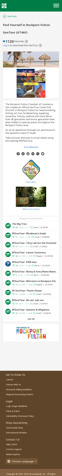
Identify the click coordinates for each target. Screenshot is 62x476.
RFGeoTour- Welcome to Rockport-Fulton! (36, 281)
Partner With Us (13, 384)
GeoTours (12, 16)
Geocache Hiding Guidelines (19, 389)
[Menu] (56, 5)
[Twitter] (37, 153)
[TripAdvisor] (32, 153)
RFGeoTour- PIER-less (24, 262)
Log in (6, 45)
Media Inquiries (13, 454)
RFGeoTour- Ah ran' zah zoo (28, 300)
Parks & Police (13, 411)
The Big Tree (19, 224)
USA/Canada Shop (14, 427)
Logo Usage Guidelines (16, 406)
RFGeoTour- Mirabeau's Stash (29, 233)
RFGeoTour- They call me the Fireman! (34, 243)
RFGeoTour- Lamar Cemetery (29, 252)
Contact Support (14, 449)
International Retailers (16, 432)
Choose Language (23, 461)
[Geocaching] (4, 5)
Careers (9, 379)
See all (31, 318)
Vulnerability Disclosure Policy (20, 416)
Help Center (11, 444)
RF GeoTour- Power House (27, 290)
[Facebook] (18, 153)
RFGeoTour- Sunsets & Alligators (30, 309)
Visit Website (31, 147)
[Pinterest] (28, 153)
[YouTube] (42, 153)
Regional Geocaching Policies (19, 394)
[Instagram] (23, 153)
